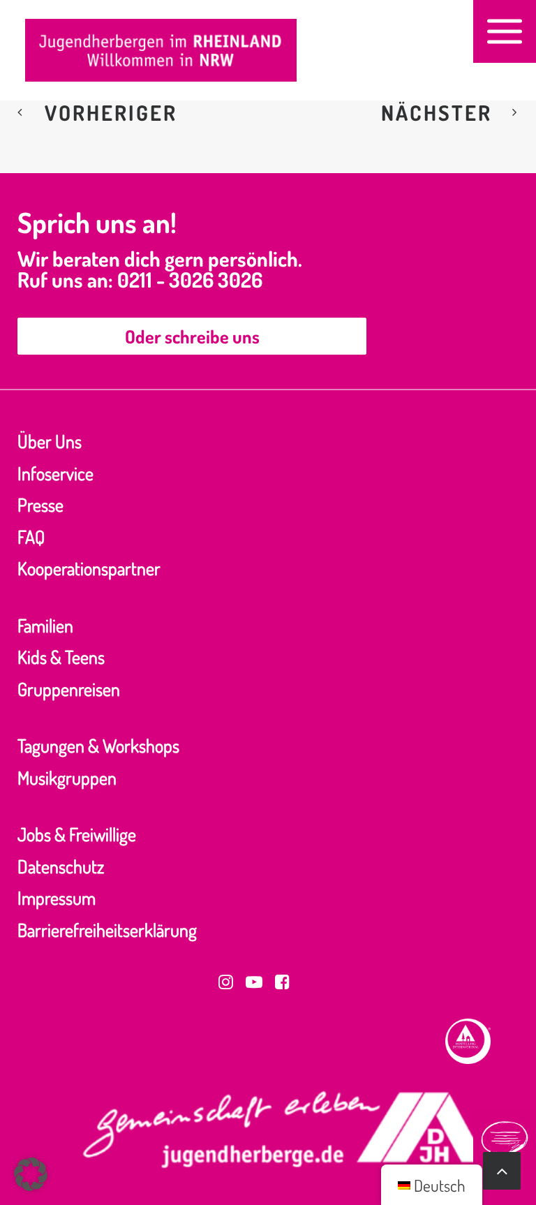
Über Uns (49, 440)
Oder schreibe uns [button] (192, 336)
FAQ (31, 536)
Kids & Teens (61, 656)
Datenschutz (60, 866)
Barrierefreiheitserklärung (107, 929)
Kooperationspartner (89, 567)
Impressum (56, 897)
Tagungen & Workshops (98, 745)
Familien (45, 625)
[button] (504, 31)
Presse (40, 504)
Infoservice (55, 473)
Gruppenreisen (68, 688)
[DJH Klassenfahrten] (161, 50)
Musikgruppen (67, 777)
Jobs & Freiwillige (76, 833)
